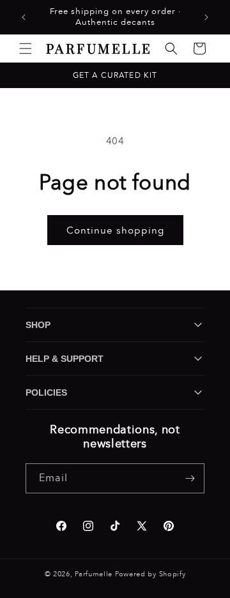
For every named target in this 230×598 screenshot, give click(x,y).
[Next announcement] (206, 17)
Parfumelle (93, 574)
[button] (26, 48)
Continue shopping (115, 230)
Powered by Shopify (150, 574)
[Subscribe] (190, 478)
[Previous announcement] (24, 17)
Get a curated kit (115, 75)
